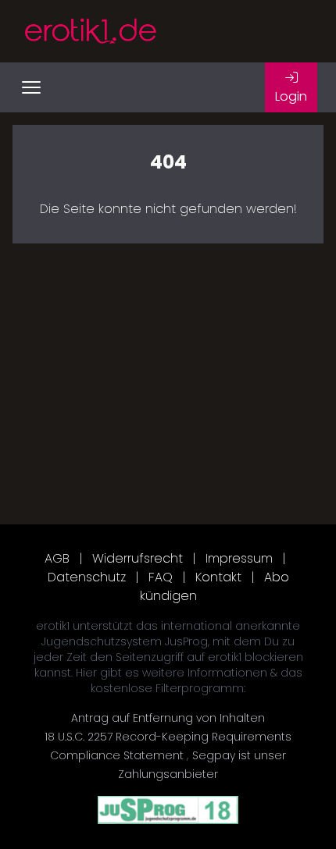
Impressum (239, 558)
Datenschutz (87, 577)
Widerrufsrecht (137, 558)
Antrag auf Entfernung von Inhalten (168, 718)
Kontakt (218, 577)
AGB (57, 558)
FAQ (160, 577)
